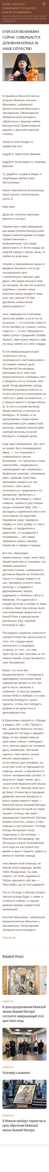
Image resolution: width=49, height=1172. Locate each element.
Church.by (9, 937)
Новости (7, 1001)
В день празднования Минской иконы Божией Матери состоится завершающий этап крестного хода (24, 1013)
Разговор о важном (16, 1072)
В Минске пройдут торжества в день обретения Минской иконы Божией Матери (24, 1125)
